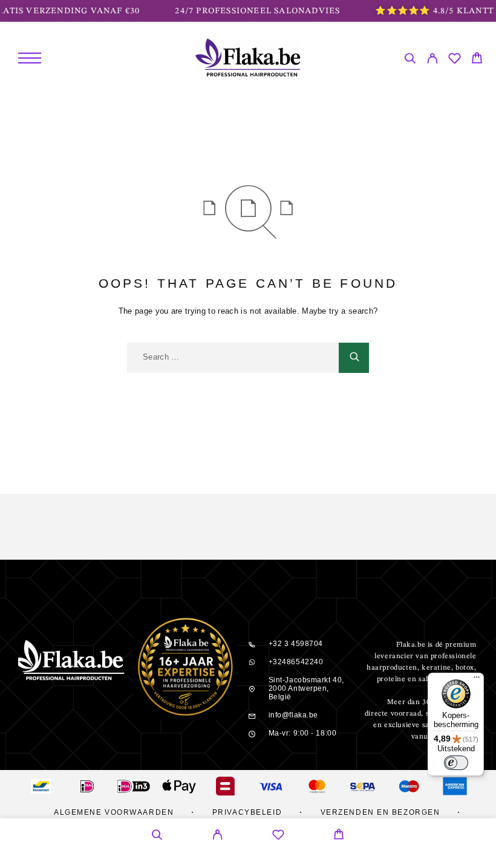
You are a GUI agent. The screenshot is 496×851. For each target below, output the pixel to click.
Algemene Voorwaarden (114, 812)
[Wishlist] (454, 60)
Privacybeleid (247, 812)
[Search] (409, 60)
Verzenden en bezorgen (380, 812)
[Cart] (477, 59)
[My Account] (432, 60)
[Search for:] (233, 358)
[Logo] (248, 58)
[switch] (456, 763)
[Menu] (29, 58)
